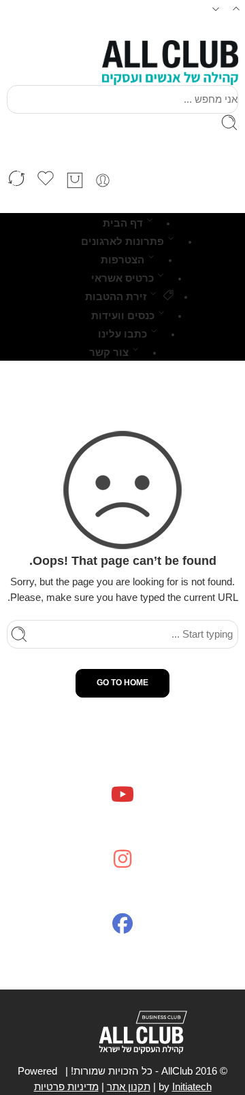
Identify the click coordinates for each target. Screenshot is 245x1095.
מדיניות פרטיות (66, 1086)
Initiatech (192, 1086)
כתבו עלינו (122, 334)
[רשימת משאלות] (45, 181)
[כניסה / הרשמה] (103, 180)
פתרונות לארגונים (122, 241)
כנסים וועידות (122, 315)
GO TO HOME (122, 682)
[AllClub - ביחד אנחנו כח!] (170, 62)
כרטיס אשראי (122, 278)
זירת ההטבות (115, 296)
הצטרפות (122, 260)
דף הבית (123, 223)
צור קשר (109, 352)
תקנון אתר (128, 1086)
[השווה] (16, 181)
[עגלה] (74, 180)
